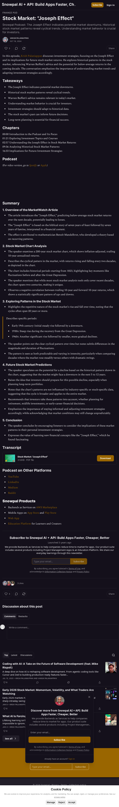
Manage (51, 802)
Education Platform (19, 524)
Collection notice (77, 784)
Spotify (33, 165)
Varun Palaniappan (19, 38)
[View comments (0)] (16, 48)
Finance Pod (9, 12)
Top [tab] (6, 655)
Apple (43, 165)
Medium (13, 488)
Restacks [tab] (22, 616)
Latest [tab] (14, 655)
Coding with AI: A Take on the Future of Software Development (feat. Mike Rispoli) (50, 665)
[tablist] (15, 616)
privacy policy (59, 797)
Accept (71, 802)
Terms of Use (74, 746)
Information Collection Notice (58, 750)
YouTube (13, 477)
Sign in (111, 5)
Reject (61, 802)
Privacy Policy (83, 750)
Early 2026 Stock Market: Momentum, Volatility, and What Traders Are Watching (48, 691)
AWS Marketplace (46, 507)
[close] (89, 696)
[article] (59, 673)
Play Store (50, 513)
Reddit (12, 493)
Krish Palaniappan (31, 56)
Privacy (55, 784)
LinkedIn (13, 482)
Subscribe (97, 5)
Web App (13, 518)
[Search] (113, 655)
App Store (33, 513)
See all (9, 738)
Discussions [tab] (26, 655)
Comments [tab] (9, 616)
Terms (64, 784)
